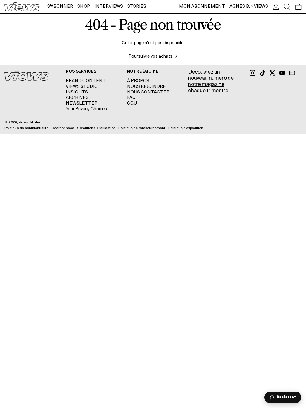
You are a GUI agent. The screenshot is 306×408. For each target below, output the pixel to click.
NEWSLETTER (81, 103)
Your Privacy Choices (86, 109)
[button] (287, 6)
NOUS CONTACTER (148, 92)
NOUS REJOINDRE (146, 87)
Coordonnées (62, 128)
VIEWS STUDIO (82, 87)
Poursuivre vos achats (150, 56)
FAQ (131, 98)
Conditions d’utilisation (96, 128)
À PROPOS (138, 81)
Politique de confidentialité (26, 128)
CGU (132, 103)
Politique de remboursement (141, 128)
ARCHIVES (77, 98)
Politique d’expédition (185, 128)
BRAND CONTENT (86, 81)
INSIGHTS (77, 92)
